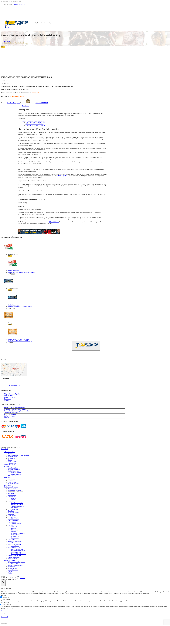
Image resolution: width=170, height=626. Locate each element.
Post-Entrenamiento (13, 520)
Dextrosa (13, 498)
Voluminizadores (12, 558)
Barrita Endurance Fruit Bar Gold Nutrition (33, 121)
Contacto (15, 4)
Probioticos (7, 485)
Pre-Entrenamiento (13, 517)
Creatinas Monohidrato (17, 506)
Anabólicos (11, 493)
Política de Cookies (9, 416)
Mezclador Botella (13, 570)
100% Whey (14, 527)
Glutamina (11, 514)
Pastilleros (10, 571)
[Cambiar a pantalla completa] (3, 623)
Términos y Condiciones (11, 412)
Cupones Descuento (9, 397)
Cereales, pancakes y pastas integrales (18, 455)
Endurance (7, 466)
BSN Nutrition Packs (17, 549)
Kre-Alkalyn (14, 507)
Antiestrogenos (12, 495)
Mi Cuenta (22, 4)
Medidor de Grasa (13, 568)
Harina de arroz (12, 458)
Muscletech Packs (16, 552)
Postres (10, 460)
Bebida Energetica (13, 476)
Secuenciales (15, 538)
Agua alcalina (11, 453)
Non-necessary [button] (5, 602)
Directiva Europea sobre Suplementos (14, 407)
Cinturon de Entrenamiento (15, 563)
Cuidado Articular (13, 509)
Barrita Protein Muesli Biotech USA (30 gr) (20, 341)
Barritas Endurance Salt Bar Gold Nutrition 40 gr (21, 272)
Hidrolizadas (14, 530)
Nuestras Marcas (9, 395)
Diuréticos (11, 511)
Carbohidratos (12, 496)
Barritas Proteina (24, 339)
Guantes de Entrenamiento (15, 565)
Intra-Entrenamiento (13, 519)
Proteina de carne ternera (18, 533)
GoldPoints (7, 399)
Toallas (10, 573)
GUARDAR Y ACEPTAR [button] (8, 608)
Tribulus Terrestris (16, 523)
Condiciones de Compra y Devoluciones (15, 409)
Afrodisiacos (11, 479)
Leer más (22, 578)
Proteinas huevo (15, 536)
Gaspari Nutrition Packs (18, 550)
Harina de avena (12, 456)
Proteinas (10, 525)
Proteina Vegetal (15, 535)
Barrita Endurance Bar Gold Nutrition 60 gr (20, 306)
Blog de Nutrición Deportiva (12, 394)
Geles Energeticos (13, 468)
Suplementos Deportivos (11, 487)
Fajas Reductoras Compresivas (16, 562)
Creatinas (10, 501)
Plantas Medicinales (13, 484)
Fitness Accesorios (9, 560)
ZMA (13, 542)
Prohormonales (12, 522)
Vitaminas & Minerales (14, 544)
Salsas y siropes (12, 461)
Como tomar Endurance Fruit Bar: (34, 124)
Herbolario (7, 477)
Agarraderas (11, 566)
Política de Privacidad (10, 414)
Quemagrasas (11, 539)
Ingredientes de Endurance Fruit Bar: (35, 122)
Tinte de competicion (13, 557)
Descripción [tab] (25, 106)
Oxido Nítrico (12, 515)
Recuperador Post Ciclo (14, 555)
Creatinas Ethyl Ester (17, 504)
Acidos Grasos (12, 488)
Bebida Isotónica (16, 474)
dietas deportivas (63, 175)
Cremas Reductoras (9, 464)
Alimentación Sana (9, 452)
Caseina (13, 528)
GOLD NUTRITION (42, 103)
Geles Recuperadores (14, 469)
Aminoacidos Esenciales (14, 490)
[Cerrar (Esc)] (6, 623)
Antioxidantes (15, 546)
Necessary (6, 597)
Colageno (10, 480)
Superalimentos (12, 463)
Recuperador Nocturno (14, 541)
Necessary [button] (3, 595)
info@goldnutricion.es (15, 385)
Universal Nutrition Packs (18, 554)
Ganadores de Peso (13, 512)
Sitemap (6, 417)
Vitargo (13, 499)
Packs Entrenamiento (14, 547)
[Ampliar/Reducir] (1, 623)
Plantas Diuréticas (13, 482)
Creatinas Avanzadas (17, 503)
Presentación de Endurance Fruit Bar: (35, 125)
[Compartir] (5, 623)
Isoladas (13, 531)
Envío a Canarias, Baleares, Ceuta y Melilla (16, 411)
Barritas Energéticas (13, 103)
